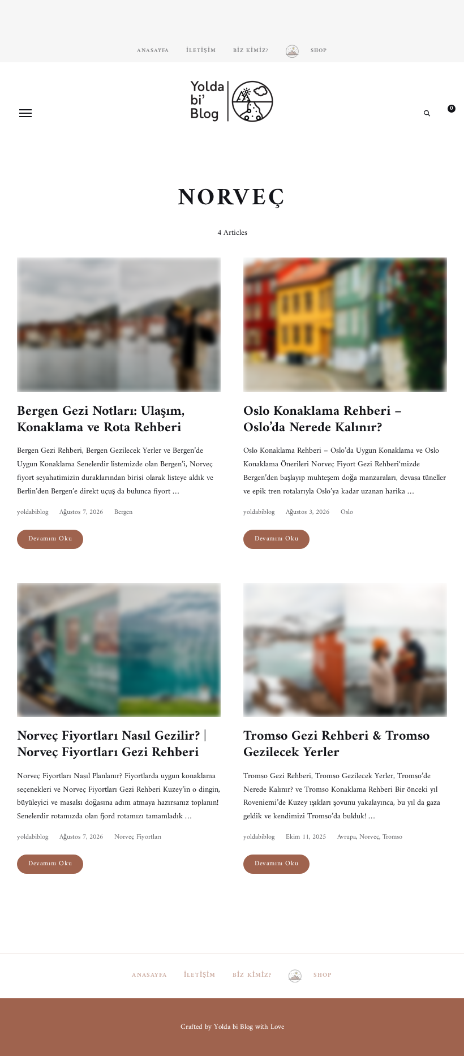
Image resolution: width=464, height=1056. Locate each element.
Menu (25, 113)
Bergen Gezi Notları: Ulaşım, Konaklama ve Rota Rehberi (100, 420)
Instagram (198, 152)
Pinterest (232, 152)
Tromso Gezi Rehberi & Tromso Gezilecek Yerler (336, 744)
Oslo (347, 512)
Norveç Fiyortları (137, 837)
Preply (265, 152)
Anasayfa (153, 50)
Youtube (248, 152)
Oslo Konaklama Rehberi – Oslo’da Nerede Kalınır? (322, 420)
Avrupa (346, 837)
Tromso (392, 837)
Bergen (123, 512)
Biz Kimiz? (251, 50)
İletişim (201, 50)
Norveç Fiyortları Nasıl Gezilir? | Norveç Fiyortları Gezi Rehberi (112, 744)
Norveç (369, 837)
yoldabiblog (32, 512)
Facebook (215, 152)
